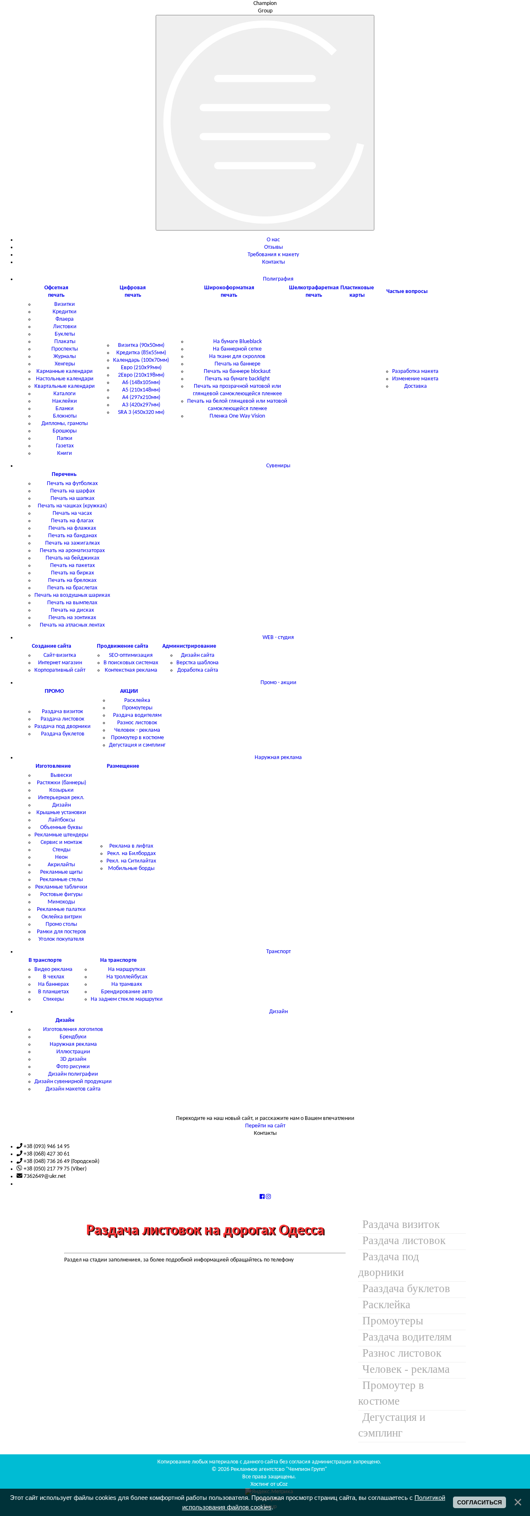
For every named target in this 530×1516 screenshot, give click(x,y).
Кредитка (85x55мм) (141, 353)
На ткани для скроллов (237, 356)
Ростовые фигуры (61, 894)
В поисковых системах (131, 663)
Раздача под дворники (62, 726)
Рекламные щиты (61, 872)
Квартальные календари (64, 386)
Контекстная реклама (131, 670)
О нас (273, 240)
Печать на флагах (72, 521)
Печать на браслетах (72, 588)
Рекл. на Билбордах (131, 853)
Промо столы (61, 924)
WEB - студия (278, 637)
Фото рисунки (73, 1067)
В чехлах (53, 977)
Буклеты (65, 334)
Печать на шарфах (72, 491)
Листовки (65, 327)
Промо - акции (278, 683)
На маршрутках (126, 969)
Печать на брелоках (72, 580)
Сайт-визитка (59, 655)
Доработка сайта (197, 670)
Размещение (123, 766)
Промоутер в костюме (137, 738)
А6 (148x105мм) (141, 383)
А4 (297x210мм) (141, 397)
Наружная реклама (278, 757)
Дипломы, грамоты (64, 423)
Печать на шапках (72, 498)
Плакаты (64, 342)
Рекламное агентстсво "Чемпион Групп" (279, 1469)
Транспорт (278, 952)
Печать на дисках (72, 610)
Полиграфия (278, 279)
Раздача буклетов (62, 734)
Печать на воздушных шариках (72, 595)
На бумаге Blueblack (237, 342)
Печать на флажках (72, 528)
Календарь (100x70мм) (141, 360)
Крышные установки (61, 813)
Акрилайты (61, 865)
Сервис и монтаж (61, 842)
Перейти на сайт (265, 1126)
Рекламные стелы (61, 880)
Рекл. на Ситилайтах (131, 861)
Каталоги (64, 394)
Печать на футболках (72, 484)
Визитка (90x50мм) (141, 345)
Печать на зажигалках (72, 543)
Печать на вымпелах (72, 603)
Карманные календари (64, 371)
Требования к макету (273, 255)
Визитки (64, 304)
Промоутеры (137, 708)
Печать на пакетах (72, 565)
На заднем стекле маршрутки (127, 999)
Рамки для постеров (61, 932)
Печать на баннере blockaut (237, 371)
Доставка (415, 386)
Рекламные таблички (61, 887)
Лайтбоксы (61, 820)
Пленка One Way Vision (237, 416)
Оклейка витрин (61, 917)
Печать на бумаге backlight (237, 379)
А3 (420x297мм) (141, 405)
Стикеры (53, 999)
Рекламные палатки (61, 909)
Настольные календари (65, 379)
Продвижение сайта (122, 646)
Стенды (61, 850)
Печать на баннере (237, 364)
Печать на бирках (72, 573)
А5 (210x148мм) (141, 390)
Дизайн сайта (197, 655)
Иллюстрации (73, 1052)
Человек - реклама (137, 730)
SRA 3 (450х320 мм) (141, 412)
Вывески (61, 775)
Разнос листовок (137, 723)
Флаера (64, 319)
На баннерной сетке (237, 349)
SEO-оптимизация (131, 655)
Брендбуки (73, 1037)
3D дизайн (73, 1059)
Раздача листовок (62, 719)
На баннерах (53, 984)
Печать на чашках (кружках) (72, 506)
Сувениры (278, 466)
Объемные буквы (61, 827)
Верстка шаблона (197, 663)
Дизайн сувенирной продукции (73, 1082)
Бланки (64, 409)
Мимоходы (61, 902)
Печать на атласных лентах (72, 625)
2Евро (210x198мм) (141, 375)
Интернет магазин (60, 663)
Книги (64, 453)
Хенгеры (65, 364)
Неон (61, 857)
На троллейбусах (126, 977)
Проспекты (64, 349)
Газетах (65, 446)
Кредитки (65, 312)
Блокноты (65, 416)
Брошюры (65, 431)
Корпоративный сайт (59, 670)
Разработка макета (415, 371)
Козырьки (61, 790)
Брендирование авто (126, 992)
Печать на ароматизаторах (72, 551)
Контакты (273, 262)
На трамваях (126, 984)
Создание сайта (51, 646)
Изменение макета (415, 379)
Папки (64, 438)
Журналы (64, 356)
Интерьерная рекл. (61, 798)
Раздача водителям (137, 715)
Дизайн (61, 805)
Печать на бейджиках (72, 558)
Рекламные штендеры (61, 835)
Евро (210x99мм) (141, 368)
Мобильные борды (131, 868)
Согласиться (479, 1502)
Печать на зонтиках (72, 618)
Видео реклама (53, 969)
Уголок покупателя (61, 939)
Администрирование (189, 646)
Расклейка (137, 700)
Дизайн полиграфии (73, 1074)
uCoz (282, 1484)
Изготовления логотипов (73, 1029)
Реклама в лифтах (131, 846)
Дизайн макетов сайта (73, 1089)
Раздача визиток (62, 712)
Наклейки (64, 401)
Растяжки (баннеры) (61, 783)
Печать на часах (72, 513)
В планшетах (53, 992)
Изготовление (53, 766)
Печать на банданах (72, 536)
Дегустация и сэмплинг (137, 745)
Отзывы (273, 247)
